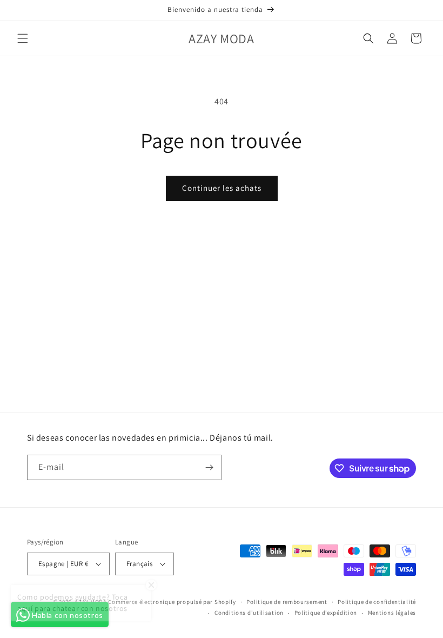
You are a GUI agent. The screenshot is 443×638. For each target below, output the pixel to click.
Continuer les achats (221, 188)
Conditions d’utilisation (249, 612)
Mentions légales (392, 612)
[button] (23, 38)
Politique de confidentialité (377, 602)
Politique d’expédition (325, 612)
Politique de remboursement (286, 602)
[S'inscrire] (209, 467)
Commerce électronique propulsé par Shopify (172, 602)
